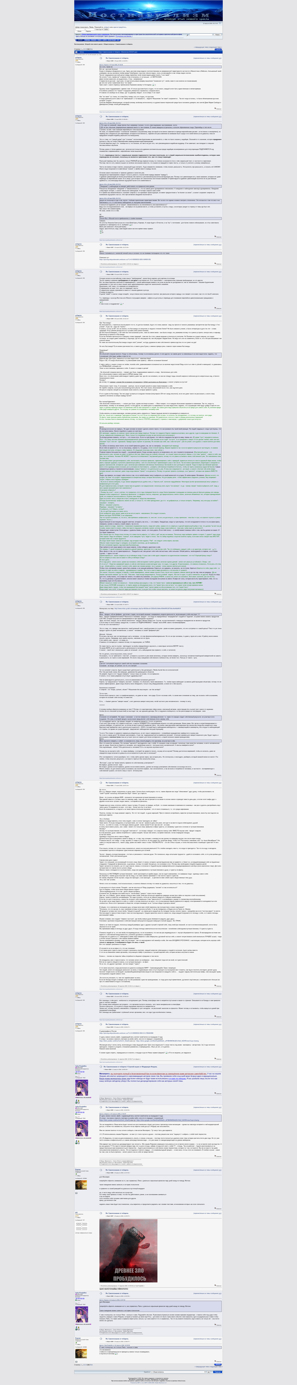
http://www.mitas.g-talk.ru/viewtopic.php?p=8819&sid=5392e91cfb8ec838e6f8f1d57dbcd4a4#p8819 (148, 608)
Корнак (78, 1169)
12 (84, 49)
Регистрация (112, 40)
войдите (107, 27)
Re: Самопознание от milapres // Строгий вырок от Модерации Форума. (130, 1067)
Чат (118, 40)
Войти (105, 40)
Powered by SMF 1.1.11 (137, 1382)
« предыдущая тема (201, 47)
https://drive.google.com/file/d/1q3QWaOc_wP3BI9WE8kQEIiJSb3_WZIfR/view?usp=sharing (167, 1041)
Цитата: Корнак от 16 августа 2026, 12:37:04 (112, 1300)
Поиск (99, 40)
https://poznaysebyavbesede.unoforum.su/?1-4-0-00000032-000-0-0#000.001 (125, 259)
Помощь (87, 40)
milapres (78, 57)
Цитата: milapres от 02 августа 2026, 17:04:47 (112, 1113)
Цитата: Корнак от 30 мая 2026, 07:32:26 (111, 64)
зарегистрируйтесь (119, 27)
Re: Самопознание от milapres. (117, 58)
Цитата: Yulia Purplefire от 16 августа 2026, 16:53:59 (114, 1345)
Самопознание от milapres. (124, 44)
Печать (218, 49)
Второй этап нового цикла (93, 44)
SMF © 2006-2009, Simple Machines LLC (155, 1382)
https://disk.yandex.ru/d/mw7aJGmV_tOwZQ (114, 1041)
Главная (218, 1372)
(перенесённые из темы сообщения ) (207, 58)
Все (91, 49)
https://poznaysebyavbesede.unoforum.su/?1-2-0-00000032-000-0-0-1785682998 (126, 1033)
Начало (80, 40)
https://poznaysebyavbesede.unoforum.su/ (110, 112)
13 (86, 49)
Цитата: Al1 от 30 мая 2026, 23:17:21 (110, 123)
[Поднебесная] (76, 1103)
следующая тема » (215, 47)
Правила (93, 40)
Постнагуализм (79, 44)
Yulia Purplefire (80, 1066)
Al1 (76, 1212)
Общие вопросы (109, 44)
